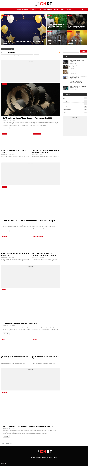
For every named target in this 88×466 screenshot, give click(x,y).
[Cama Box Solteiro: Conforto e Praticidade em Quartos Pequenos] (65, 72)
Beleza (62, 9)
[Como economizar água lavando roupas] (65, 62)
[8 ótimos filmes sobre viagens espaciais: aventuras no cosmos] (30, 407)
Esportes (50, 15)
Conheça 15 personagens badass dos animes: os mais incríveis (75, 42)
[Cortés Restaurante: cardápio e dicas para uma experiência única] (15, 346)
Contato (69, 9)
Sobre (44, 457)
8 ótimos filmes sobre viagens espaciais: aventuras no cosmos (28, 426)
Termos (49, 457)
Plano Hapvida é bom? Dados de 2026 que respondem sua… (78, 77)
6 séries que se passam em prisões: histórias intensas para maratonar (56, 42)
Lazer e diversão (47, 9)
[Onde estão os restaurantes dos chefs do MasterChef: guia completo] (46, 140)
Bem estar (12, 55)
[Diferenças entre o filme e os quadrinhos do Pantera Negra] (15, 243)
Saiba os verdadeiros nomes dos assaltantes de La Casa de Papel (29, 221)
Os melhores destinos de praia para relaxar (20, 324)
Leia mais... (6, 128)
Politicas (55, 457)
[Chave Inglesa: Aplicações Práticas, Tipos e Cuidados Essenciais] (65, 67)
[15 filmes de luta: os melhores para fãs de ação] (46, 346)
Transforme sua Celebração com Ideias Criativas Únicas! (23, 41)
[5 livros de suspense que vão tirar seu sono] (15, 140)
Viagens (64, 103)
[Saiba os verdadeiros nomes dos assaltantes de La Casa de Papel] (30, 202)
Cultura (56, 9)
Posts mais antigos (7, 443)
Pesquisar (65, 48)
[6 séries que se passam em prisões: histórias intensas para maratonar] (56, 38)
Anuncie (38, 457)
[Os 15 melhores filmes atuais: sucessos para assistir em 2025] (30, 99)
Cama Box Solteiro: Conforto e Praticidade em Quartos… (76, 71)
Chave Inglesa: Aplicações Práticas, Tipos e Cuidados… (78, 66)
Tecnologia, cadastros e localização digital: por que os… (78, 87)
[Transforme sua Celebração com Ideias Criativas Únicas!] (24, 29)
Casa (40, 9)
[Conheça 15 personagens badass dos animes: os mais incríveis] (77, 38)
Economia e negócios (22, 9)
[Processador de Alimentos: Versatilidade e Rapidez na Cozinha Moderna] (65, 83)
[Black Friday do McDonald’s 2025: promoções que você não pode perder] (46, 243)
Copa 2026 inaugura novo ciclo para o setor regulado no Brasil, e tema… (56, 26)
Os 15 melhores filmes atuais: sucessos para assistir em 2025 (27, 118)
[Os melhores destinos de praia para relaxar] (30, 304)
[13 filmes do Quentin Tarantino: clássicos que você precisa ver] (77, 22)
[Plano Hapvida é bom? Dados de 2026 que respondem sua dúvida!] (65, 77)
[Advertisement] (31, 72)
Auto (3, 55)
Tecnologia (33, 9)
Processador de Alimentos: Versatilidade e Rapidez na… (76, 82)
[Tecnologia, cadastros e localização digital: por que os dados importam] (65, 88)
